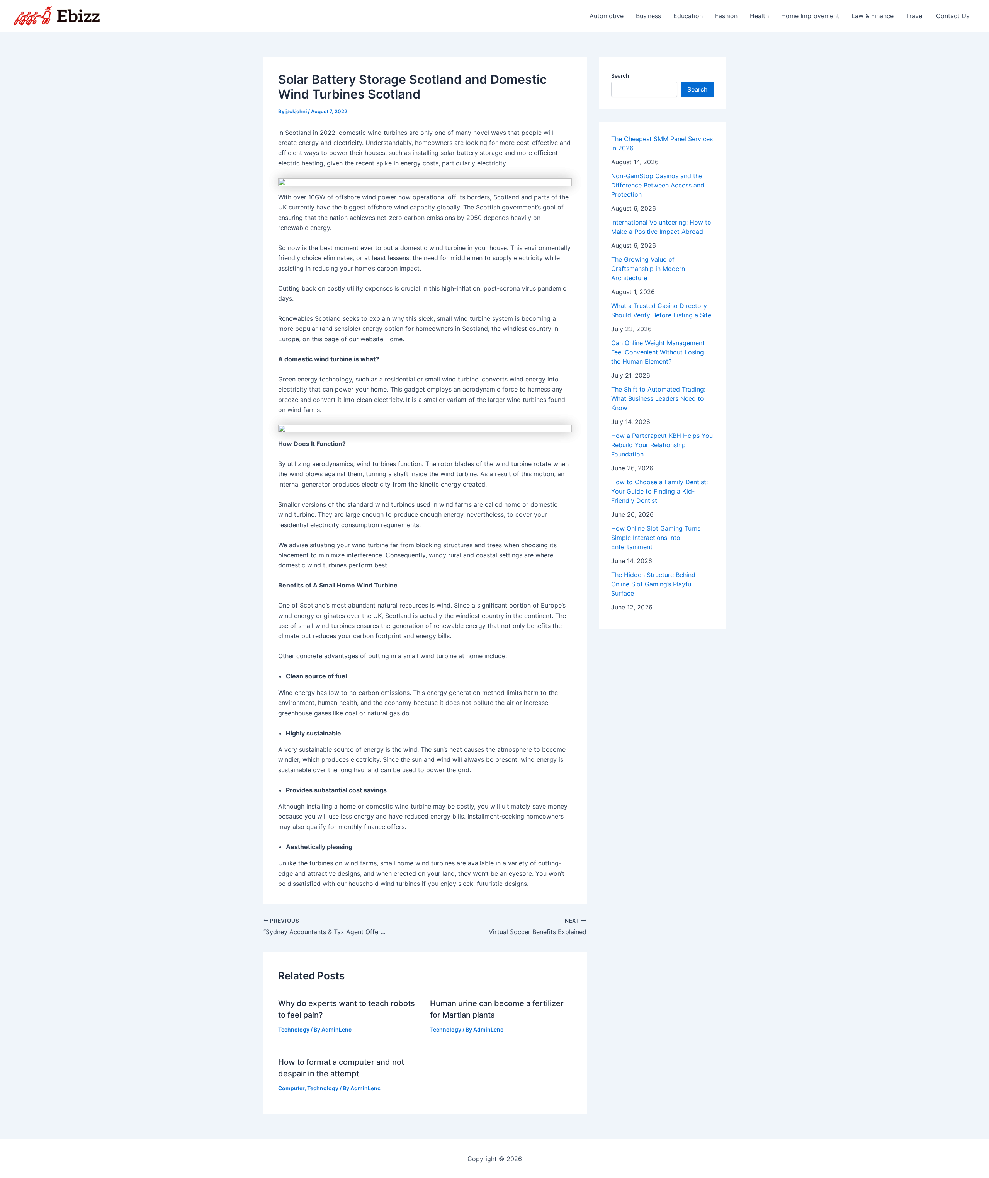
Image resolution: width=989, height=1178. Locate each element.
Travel (915, 16)
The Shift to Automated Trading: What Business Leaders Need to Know (658, 398)
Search (620, 75)
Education (688, 16)
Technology (293, 1029)
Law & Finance (872, 16)
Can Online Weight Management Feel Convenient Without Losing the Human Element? (658, 352)
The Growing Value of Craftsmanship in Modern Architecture (648, 268)
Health (759, 16)
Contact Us (952, 16)
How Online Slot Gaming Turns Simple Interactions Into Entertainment (655, 537)
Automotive (607, 16)
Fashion (726, 16)
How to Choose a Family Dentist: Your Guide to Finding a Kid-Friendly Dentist (659, 491)
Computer (291, 1088)
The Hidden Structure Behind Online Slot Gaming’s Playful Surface (653, 584)
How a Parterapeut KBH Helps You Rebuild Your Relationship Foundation (662, 445)
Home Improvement (810, 16)
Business (648, 16)
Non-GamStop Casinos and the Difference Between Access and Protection (657, 185)
